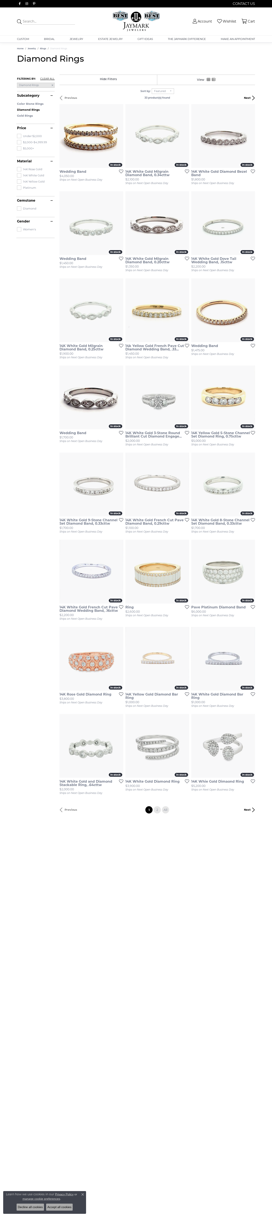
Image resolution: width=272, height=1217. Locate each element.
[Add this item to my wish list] (119, 171)
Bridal (49, 39)
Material (24, 161)
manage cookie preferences (41, 1198)
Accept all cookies (59, 1207)
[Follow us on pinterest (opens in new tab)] (34, 3)
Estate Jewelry (110, 39)
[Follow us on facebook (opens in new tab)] (19, 3)
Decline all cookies (30, 1207)
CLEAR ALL (47, 79)
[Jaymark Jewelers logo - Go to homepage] (136, 21)
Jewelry (76, 39)
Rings (43, 48)
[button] (202, 21)
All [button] (165, 810)
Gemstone (26, 200)
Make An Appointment (238, 39)
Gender (23, 221)
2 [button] (157, 810)
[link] (243, 3)
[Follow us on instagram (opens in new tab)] (26, 3)
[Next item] (118, 136)
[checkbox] (29, 136)
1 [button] (151, 810)
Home (20, 48)
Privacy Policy (64, 1194)
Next (247, 97)
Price (21, 128)
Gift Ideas (145, 39)
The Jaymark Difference (187, 39)
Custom (23, 39)
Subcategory (28, 95)
